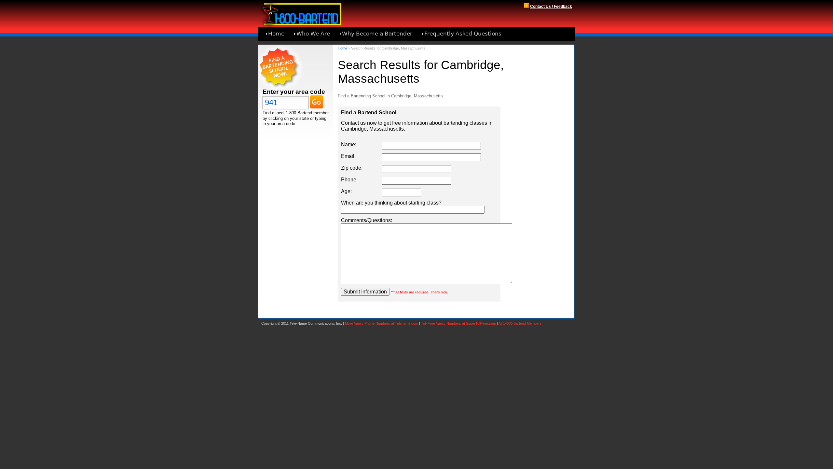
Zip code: (351, 168)
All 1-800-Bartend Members (520, 323)
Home (276, 33)
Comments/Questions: (366, 220)
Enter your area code (294, 91)
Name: (348, 144)
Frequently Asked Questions (462, 33)
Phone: (349, 179)
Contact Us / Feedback (551, 6)
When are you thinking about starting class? (391, 203)
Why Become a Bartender (377, 33)
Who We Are (313, 33)
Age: (346, 191)
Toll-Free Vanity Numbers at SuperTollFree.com (458, 323)
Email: (348, 156)
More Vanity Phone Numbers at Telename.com (381, 323)
